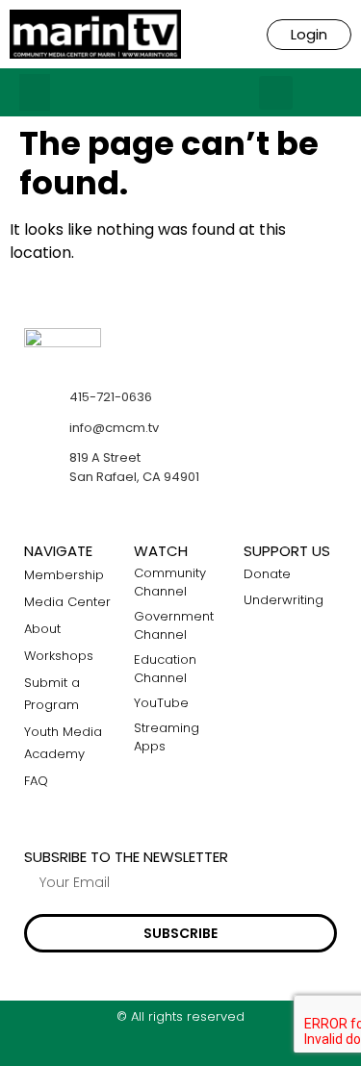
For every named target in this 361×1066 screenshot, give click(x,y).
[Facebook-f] (143, 1049)
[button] (34, 92)
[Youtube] (218, 1049)
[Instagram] (180, 1049)
